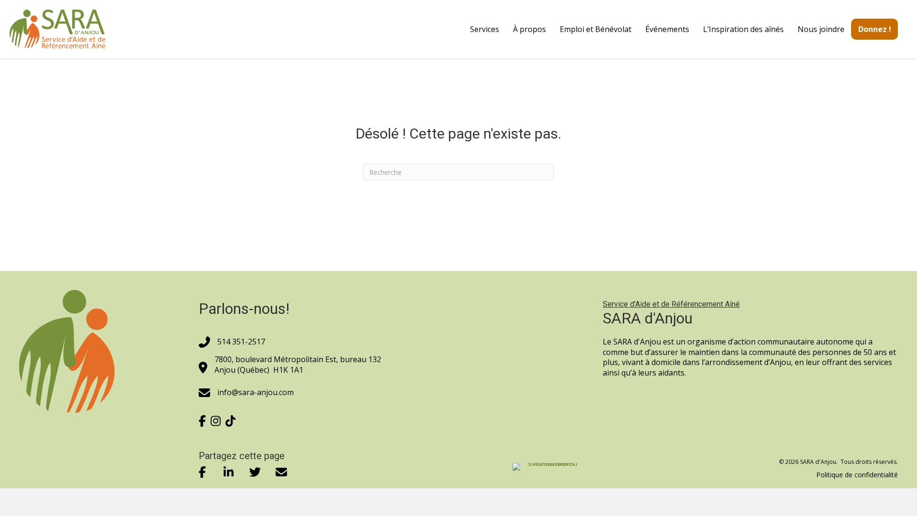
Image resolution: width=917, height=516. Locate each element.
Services (484, 29)
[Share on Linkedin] (228, 472)
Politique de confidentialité (857, 474)
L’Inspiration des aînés (743, 29)
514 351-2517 (241, 341)
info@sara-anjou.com (255, 392)
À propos (529, 29)
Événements (667, 29)
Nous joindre (821, 29)
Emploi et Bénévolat (595, 29)
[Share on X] (255, 472)
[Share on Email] (281, 472)
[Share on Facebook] (202, 472)
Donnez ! (874, 29)
